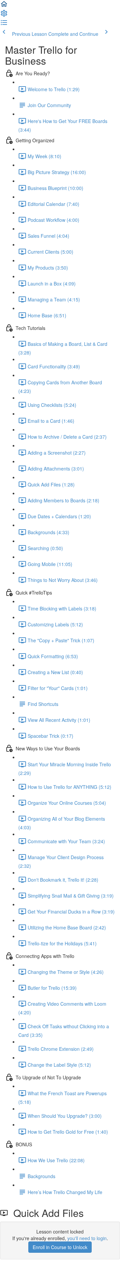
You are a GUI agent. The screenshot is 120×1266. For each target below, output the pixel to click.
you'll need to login (87, 1238)
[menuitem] (4, 15)
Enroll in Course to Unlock (60, 1247)
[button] (4, 6)
